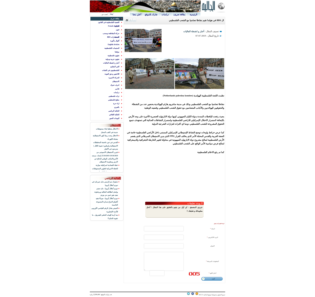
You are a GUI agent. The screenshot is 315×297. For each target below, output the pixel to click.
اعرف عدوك (114, 85)
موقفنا (117, 52)
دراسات (165, 14)
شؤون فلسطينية (113, 55)
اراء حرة (116, 103)
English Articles (113, 44)
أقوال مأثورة (114, 41)
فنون (117, 30)
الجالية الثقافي (114, 115)
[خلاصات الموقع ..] (196, 295)
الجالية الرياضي (113, 111)
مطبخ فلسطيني (113, 100)
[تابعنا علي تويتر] (188, 295)
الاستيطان (115, 81)
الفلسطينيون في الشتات (110, 70)
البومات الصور (114, 118)
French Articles (113, 26)
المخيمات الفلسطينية (111, 48)
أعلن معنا (137, 14)
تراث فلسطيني (114, 96)
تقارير (117, 89)
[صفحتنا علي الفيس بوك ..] (192, 295)
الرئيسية (193, 14)
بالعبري (116, 107)
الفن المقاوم (114, 67)
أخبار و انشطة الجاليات (193, 31)
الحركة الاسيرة (114, 78)
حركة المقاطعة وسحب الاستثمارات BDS (111, 35)
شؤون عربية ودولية (112, 59)
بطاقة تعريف (179, 14)
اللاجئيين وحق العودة (112, 74)
